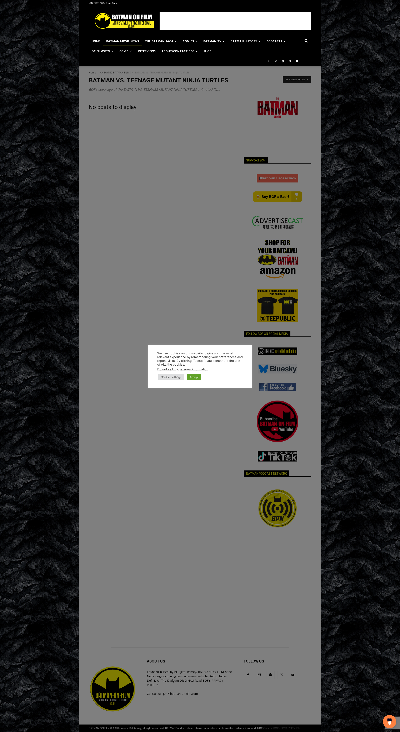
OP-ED (124, 51)
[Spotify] (283, 61)
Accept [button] (194, 377)
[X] (290, 61)
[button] (306, 41)
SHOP (207, 51)
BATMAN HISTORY (244, 41)
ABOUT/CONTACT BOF (177, 51)
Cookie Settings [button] (171, 377)
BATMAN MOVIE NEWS (122, 41)
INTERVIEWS (147, 51)
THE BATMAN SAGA (159, 41)
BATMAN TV (212, 41)
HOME (96, 41)
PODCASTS (274, 41)
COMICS (188, 41)
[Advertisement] (235, 21)
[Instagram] (276, 61)
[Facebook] (269, 61)
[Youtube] (297, 61)
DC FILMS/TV (101, 51)
